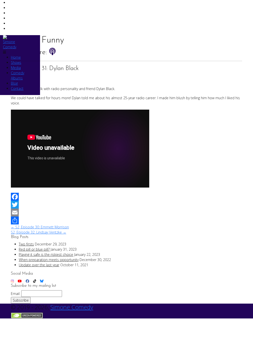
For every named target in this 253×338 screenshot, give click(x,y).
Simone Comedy (71, 307)
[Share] (126, 220)
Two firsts (26, 244)
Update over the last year (39, 265)
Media (16, 67)
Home (16, 57)
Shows (16, 62)
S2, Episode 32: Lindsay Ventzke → (38, 232)
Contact (17, 88)
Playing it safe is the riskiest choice (46, 254)
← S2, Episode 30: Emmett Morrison (40, 227)
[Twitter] (126, 205)
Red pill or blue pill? (34, 249)
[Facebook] (126, 197)
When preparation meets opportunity (49, 259)
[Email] (126, 213)
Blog (14, 83)
